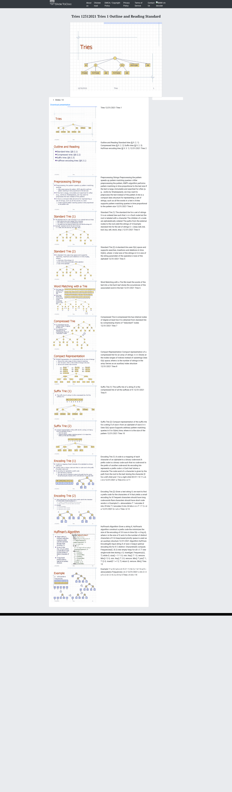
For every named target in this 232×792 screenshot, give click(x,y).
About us (88, 4)
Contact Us (151, 4)
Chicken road (97, 4)
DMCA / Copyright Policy (112, 4)
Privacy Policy (126, 4)
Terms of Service (138, 4)
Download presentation (60, 105)
